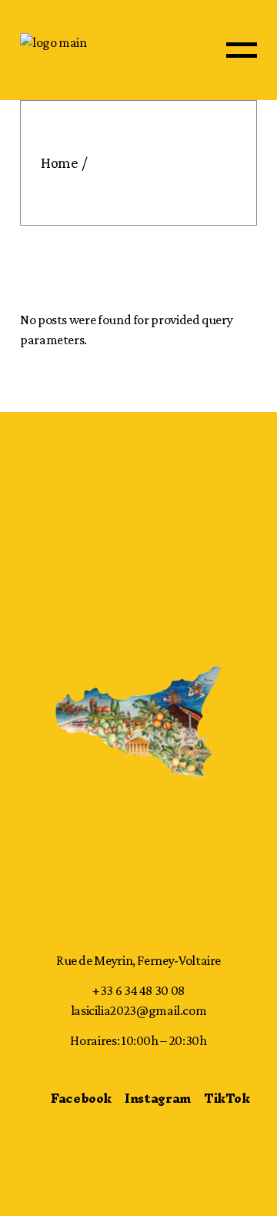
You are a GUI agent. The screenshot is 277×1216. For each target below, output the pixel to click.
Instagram (158, 1098)
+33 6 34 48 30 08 (138, 990)
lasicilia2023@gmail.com (139, 1010)
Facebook (81, 1098)
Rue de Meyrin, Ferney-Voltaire (138, 960)
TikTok (227, 1098)
